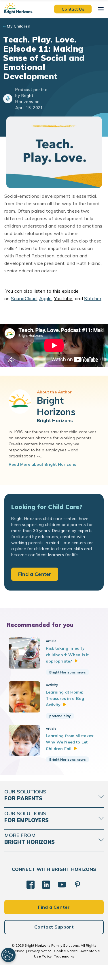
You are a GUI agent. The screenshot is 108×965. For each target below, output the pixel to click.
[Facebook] (30, 884)
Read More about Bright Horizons (42, 464)
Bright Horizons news (67, 672)
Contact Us (73, 8)
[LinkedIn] (46, 884)
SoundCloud (24, 298)
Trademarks (64, 956)
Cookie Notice (66, 951)
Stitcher (92, 298)
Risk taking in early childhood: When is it (67, 655)
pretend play (60, 716)
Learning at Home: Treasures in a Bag (65, 699)
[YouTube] (62, 884)
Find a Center (34, 574)
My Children (18, 26)
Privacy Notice (40, 951)
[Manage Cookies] (8, 955)
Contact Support (54, 927)
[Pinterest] (77, 884)
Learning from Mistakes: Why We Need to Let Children (70, 742)
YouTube (63, 298)
